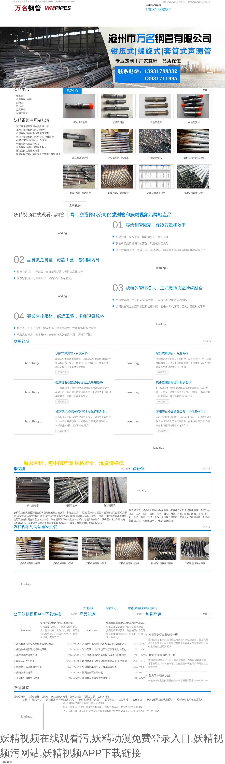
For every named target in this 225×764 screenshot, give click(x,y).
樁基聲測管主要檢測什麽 (163, 629)
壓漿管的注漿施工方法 (27, 150)
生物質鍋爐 (103, 696)
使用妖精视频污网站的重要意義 (56, 622)
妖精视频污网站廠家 (118, 157)
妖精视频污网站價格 (194, 157)
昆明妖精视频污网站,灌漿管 (30, 129)
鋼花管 (19, 102)
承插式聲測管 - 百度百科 (71, 353)
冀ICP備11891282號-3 (147, 711)
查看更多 (75, 205)
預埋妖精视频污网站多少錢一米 (32, 126)
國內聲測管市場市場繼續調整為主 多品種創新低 (105, 661)
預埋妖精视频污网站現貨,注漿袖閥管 (35, 136)
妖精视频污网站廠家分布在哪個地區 (34, 643)
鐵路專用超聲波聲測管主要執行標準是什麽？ (83, 411)
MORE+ (207, 90)
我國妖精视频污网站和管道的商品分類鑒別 (104, 643)
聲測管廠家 (156, 122)
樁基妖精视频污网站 (194, 193)
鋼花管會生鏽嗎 (24, 672)
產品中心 (40, 16)
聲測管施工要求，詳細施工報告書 (99, 666)
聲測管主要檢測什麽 (92, 672)
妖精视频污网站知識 (108, 16)
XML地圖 (130, 711)
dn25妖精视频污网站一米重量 (31, 140)
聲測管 (19, 95)
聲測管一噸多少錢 (159, 670)
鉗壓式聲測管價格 (156, 193)
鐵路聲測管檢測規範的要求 (173, 382)
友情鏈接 (21, 687)
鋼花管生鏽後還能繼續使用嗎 (31, 649)
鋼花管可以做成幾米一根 (29, 666)
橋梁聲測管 (118, 122)
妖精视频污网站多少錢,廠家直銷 (32, 133)
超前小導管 (22, 113)
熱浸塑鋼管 (75, 696)
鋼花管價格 (33, 696)
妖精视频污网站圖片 (80, 193)
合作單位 (178, 16)
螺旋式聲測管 (80, 122)
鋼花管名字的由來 (25, 661)
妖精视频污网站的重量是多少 (31, 147)
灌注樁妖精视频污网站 (161, 563)
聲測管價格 (156, 157)
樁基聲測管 (194, 122)
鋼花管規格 (71, 505)
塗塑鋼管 (21, 109)
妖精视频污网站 (24, 99)
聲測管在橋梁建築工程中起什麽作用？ (181, 411)
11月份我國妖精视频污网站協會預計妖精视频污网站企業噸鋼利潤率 (105, 655)
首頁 (21, 16)
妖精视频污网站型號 (118, 193)
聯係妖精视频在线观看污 (199, 2)
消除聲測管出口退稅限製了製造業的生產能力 (105, 649)
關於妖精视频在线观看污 (174, 2)
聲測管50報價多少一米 (161, 649)
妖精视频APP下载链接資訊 (71, 16)
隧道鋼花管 (109, 505)
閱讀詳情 (62, 372)
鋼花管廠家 (33, 505)
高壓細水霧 (89, 696)
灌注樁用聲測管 (80, 157)
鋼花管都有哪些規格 (26, 655)
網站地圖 (7, 762)
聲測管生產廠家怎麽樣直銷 (96, 678)
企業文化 (111, 608)
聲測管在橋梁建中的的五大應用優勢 (79, 382)
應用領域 (136, 16)
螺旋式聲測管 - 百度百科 (172, 353)
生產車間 (157, 16)
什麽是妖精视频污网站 (27, 143)
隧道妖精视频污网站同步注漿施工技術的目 (38, 154)
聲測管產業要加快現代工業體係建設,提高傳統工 (125, 622)
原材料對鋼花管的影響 (27, 678)
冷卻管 (19, 106)
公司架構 (88, 608)
